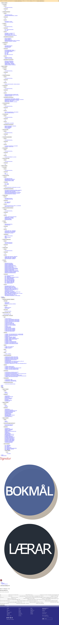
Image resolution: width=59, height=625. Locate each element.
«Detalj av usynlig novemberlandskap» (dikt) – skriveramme (13, 192)
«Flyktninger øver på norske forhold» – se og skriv (11, 289)
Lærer (2, 387)
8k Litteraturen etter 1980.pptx (9, 441)
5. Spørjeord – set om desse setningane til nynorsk (11, 369)
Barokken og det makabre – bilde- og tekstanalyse (11, 288)
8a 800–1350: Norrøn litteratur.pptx (9, 434)
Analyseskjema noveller (8, 46)
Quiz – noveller (7, 52)
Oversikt (5, 13)
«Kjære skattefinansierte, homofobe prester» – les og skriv (12, 187)
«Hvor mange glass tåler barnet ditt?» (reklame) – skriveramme (13, 190)
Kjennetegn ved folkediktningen (9, 264)
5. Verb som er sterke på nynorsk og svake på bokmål (12, 321)
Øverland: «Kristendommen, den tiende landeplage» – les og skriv (13, 293)
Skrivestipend (8, 610)
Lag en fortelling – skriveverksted (9, 61)
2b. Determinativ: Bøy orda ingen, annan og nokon (11, 358)
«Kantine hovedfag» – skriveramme (9, 63)
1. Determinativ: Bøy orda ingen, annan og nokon (11, 356)
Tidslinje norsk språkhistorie (8, 243)
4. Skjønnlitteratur (5, 42)
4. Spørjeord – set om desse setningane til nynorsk (11, 368)
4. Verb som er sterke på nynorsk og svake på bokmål (12, 320)
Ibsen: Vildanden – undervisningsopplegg (10, 292)
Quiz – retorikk (7, 183)
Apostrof (6, 306)
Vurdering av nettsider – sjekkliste (9, 180)
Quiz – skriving (7, 184)
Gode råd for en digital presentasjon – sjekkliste (11, 15)
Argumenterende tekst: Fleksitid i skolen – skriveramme (12, 40)
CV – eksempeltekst (7, 128)
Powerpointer (5, 394)
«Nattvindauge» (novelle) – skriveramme (10, 191)
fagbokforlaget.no (9, 619)
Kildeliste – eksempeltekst (8, 39)
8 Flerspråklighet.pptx (8, 415)
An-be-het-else (6, 370)
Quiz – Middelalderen (7, 445)
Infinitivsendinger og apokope (9, 235)
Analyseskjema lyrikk (8, 47)
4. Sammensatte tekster (6, 103)
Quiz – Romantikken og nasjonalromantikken (11, 448)
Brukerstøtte (31, 609)
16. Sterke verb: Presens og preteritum (10, 329)
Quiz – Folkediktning (7, 276)
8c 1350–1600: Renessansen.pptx (9, 435)
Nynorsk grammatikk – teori (6, 312)
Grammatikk (3, 297)
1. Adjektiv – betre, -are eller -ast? (9, 346)
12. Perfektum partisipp (8, 326)
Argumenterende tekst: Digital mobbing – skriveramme (12, 98)
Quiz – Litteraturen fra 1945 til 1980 (9, 282)
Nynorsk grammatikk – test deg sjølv (8, 315)
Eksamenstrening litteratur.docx (9, 424)
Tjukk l (6, 236)
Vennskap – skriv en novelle (8, 58)
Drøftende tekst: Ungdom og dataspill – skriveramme (12, 100)
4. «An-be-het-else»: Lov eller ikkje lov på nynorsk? (11, 374)
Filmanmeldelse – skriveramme (9, 62)
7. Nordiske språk (5, 247)
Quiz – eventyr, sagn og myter (9, 54)
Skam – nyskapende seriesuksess (9, 112)
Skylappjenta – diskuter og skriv (9, 146)
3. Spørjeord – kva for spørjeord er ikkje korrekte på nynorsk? (13, 367)
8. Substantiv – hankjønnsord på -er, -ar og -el (11, 339)
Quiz (5, 10)
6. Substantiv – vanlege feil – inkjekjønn (10, 337)
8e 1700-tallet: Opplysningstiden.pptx (10, 437)
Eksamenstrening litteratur (8, 219)
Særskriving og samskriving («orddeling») (10, 303)
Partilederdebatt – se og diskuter (9, 217)
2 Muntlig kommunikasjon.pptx (9, 396)
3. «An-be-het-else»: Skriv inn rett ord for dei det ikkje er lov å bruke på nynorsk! (15, 373)
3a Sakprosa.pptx (7, 397)
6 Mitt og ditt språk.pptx (8, 414)
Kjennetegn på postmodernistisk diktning (10, 272)
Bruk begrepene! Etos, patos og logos (10, 179)
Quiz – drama (6, 53)
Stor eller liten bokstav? (8, 307)
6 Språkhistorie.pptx (7, 432)
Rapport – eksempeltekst (8, 126)
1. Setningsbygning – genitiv (8, 379)
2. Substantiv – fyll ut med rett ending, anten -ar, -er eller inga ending (14, 334)
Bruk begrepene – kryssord (8, 21)
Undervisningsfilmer (3, 455)
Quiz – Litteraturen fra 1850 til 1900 (9, 280)
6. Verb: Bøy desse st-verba (8, 322)
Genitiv (5, 349)
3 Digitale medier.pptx (8, 430)
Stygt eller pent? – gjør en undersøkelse (10, 231)
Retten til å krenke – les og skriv (9, 206)
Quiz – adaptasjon (7, 202)
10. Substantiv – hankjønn (8, 340)
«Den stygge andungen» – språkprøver (10, 258)
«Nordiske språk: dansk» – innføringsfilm (10, 257)
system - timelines (7, 450)
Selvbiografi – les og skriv (8, 57)
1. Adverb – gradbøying (8, 353)
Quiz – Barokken (7, 446)
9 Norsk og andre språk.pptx (8, 416)
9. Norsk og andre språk (6, 158)
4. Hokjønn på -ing (7, 336)
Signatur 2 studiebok (4, 66)
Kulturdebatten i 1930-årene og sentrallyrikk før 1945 (12, 271)
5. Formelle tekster (5, 114)
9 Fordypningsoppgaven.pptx (8, 442)
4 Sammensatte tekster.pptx (8, 412)
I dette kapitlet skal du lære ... (9, 7)
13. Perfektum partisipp (8, 327)
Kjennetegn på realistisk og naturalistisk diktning (11, 268)
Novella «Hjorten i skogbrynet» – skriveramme (11, 101)
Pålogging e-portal (32, 610)
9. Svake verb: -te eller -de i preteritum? (10, 324)
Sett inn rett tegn (7, 308)
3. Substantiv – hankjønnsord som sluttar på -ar (11, 335)
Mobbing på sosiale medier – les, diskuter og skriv (11, 94)
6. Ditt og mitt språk (5, 129)
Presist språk (6, 309)
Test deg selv (6, 48)
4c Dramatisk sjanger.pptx (8, 400)
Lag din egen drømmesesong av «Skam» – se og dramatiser (13, 205)
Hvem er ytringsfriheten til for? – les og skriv (11, 35)
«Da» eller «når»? (7, 302)
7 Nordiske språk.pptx (8, 433)
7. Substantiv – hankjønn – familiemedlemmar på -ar (12, 338)
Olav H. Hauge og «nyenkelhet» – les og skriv (11, 294)
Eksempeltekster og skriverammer (8, 36)
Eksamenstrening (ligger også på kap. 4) (9, 423)
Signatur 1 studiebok (4, 2)
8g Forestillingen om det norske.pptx (10, 438)
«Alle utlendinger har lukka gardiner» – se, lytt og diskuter (12, 295)
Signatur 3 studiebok (4, 165)
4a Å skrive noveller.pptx (8, 398)
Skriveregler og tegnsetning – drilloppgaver (8, 299)
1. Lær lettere (4, 4)
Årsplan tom (6, 406)
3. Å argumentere (5, 85)
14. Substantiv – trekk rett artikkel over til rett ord (11, 343)
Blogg (7, 611)
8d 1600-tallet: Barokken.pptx (9, 436)
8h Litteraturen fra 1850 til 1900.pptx (9, 439)
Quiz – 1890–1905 (7, 449)
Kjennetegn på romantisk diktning (9, 267)
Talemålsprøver (6, 234)
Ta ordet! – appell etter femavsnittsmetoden (10, 216)
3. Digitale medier (5, 195)
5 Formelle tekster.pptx (8, 413)
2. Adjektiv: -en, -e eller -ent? (8, 347)
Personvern (20, 610)
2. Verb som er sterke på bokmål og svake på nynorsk (12, 319)
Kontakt (2, 385)
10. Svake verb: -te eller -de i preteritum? (10, 325)
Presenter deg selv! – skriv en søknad (10, 34)
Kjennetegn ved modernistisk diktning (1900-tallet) (11, 270)
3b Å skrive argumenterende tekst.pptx (10, 411)
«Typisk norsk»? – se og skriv (9, 290)
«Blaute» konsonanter (8, 237)
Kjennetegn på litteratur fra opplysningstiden (11, 266)
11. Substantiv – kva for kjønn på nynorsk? (10, 341)
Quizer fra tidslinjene (6, 443)
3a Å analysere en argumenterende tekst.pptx (11, 410)
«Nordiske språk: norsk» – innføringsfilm (10, 230)
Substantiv (5, 332)
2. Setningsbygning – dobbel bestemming (10, 380)
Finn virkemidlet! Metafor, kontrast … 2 (10, 50)
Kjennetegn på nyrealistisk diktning (9, 269)
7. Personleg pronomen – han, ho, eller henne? (11, 362)
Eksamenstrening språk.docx (9, 425)
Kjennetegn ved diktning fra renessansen (10, 265)
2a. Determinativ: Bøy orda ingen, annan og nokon (11, 357)
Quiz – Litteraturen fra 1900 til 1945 (9, 281)
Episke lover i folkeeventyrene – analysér (10, 287)
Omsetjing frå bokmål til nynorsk (8, 382)
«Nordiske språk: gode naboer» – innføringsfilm (11, 256)
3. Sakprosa (4, 23)
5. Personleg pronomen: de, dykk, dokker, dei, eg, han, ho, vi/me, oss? (14, 361)
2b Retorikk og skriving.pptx (8, 429)
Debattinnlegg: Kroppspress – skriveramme (10, 41)
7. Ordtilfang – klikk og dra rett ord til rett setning (11, 376)
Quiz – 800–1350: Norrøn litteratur (9, 275)
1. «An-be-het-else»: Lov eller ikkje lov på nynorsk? (11, 372)
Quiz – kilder (6, 30)
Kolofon (2, 386)
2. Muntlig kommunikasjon (6, 11)
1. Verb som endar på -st (8, 318)
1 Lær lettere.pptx (7, 395)
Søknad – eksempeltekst (8, 38)
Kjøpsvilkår (20, 611)
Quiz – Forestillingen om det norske (9, 279)
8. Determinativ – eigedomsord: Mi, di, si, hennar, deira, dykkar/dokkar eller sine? (15, 363)
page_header (9, 453)
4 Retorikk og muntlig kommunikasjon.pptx (10, 431)
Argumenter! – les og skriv (8, 95)
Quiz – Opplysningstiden (8, 447)
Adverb (5, 352)
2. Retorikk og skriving (6, 175)
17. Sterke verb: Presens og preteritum (10, 330)
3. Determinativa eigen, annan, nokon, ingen (11, 359)
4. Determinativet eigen (8, 360)
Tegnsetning (5, 305)
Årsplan (5, 390)
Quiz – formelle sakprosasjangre (9, 29)
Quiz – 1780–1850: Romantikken (9, 278)
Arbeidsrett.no (31, 611)
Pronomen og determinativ (7, 355)
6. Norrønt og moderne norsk (6, 239)
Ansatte (19, 609)
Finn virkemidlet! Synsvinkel (8, 51)
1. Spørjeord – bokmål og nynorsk (9, 366)
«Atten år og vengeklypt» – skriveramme (10, 64)
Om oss (7, 609)
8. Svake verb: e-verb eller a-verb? (9, 323)
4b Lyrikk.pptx (7, 399)
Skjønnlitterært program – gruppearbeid (10, 286)
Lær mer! (5, 31)
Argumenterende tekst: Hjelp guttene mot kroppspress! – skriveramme (14, 99)
